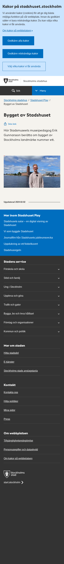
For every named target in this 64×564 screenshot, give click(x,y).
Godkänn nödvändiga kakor (23, 53)
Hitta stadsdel (11, 353)
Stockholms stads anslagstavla (21, 370)
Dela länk (12, 124)
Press (7, 419)
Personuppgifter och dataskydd (21, 449)
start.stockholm (12, 482)
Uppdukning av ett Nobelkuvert (21, 244)
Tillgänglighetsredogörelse (18, 440)
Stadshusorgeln (12, 250)
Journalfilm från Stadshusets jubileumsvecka (28, 237)
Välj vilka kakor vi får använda (24, 66)
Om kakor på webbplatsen (16, 30)
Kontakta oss (11, 392)
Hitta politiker (11, 401)
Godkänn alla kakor (18, 40)
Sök (18, 90)
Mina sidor (9, 410)
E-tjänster (9, 362)
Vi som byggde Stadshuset (18, 231)
